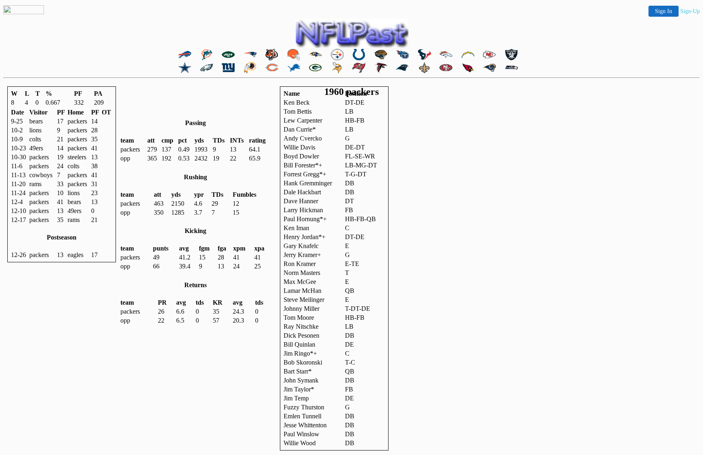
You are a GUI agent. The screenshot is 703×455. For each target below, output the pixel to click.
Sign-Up (690, 11)
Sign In (663, 11)
